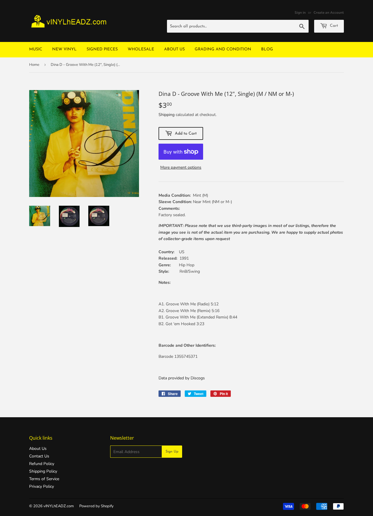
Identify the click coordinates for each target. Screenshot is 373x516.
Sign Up (172, 451)
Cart (333, 26)
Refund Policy (41, 463)
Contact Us (39, 456)
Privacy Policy (41, 486)
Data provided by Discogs (182, 378)
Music (35, 49)
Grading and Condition (223, 49)
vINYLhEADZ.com (58, 506)
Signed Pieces (102, 49)
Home (34, 64)
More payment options (180, 167)
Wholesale (141, 49)
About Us (174, 49)
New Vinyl (64, 49)
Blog (267, 49)
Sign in (300, 12)
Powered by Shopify (96, 506)
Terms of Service (44, 479)
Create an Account (329, 12)
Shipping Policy (43, 471)
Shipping (167, 114)
